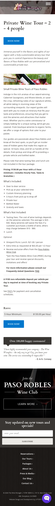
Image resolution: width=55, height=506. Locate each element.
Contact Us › (27, 483)
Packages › (27, 463)
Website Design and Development (21, 499)
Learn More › (27, 404)
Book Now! (14, 41)
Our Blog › (27, 478)
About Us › (27, 468)
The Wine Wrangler (27, 6)
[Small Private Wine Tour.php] (48, 3)
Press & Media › (27, 473)
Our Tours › (27, 458)
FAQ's (10, 291)
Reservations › (27, 453)
